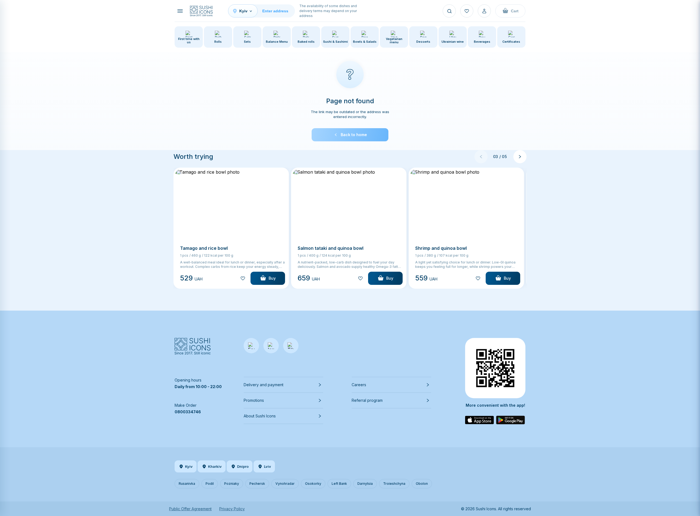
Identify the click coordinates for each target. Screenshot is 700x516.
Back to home (354, 134)
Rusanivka (187, 483)
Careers (359, 384)
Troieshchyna (394, 483)
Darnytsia (365, 483)
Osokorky (313, 483)
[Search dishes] (449, 11)
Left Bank (339, 483)
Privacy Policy (232, 508)
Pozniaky (231, 483)
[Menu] (180, 10)
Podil (210, 483)
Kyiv (189, 466)
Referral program (367, 400)
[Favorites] (466, 11)
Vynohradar (285, 483)
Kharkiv (215, 466)
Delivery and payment (263, 384)
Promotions (254, 400)
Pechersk (257, 483)
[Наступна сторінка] (520, 156)
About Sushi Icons (260, 416)
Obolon (422, 483)
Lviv (267, 466)
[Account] (484, 11)
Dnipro (243, 466)
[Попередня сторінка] (481, 156)
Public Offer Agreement (190, 508)
